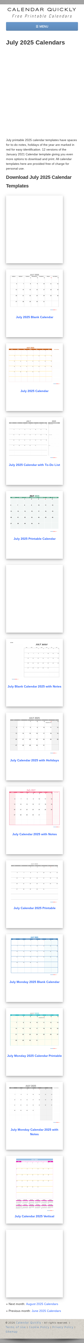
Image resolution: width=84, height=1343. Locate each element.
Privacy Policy (62, 1327)
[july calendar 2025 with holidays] (34, 734)
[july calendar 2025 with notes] (34, 808)
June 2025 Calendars (46, 1311)
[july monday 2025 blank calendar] (34, 956)
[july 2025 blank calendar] (34, 291)
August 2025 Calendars (42, 1304)
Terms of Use (16, 1327)
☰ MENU (42, 26)
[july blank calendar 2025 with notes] (34, 661)
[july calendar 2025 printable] (34, 882)
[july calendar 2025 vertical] (34, 1184)
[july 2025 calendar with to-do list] (34, 439)
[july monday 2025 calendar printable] (34, 1030)
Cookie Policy (39, 1327)
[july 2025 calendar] (34, 365)
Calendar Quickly (42, 10)
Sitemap (12, 1331)
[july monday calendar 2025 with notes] (34, 1104)
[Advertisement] (42, 93)
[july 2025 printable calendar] (34, 513)
